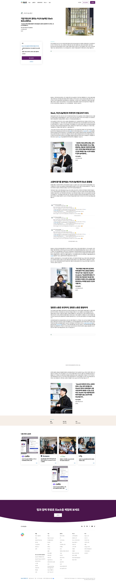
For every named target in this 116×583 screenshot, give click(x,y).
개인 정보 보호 (31, 578)
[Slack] (24, 2)
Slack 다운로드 (23, 578)
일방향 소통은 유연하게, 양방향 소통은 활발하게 (30, 51)
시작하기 (92, 2)
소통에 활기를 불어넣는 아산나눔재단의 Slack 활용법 (31, 49)
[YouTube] (92, 526)
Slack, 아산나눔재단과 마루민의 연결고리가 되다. (30, 46)
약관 (35, 578)
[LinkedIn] (81, 526)
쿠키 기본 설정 (39, 578)
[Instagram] (84, 526)
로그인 (79, 2)
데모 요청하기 (85, 2)
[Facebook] (87, 526)
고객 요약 (23, 53)
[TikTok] (94, 526)
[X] (89, 526)
